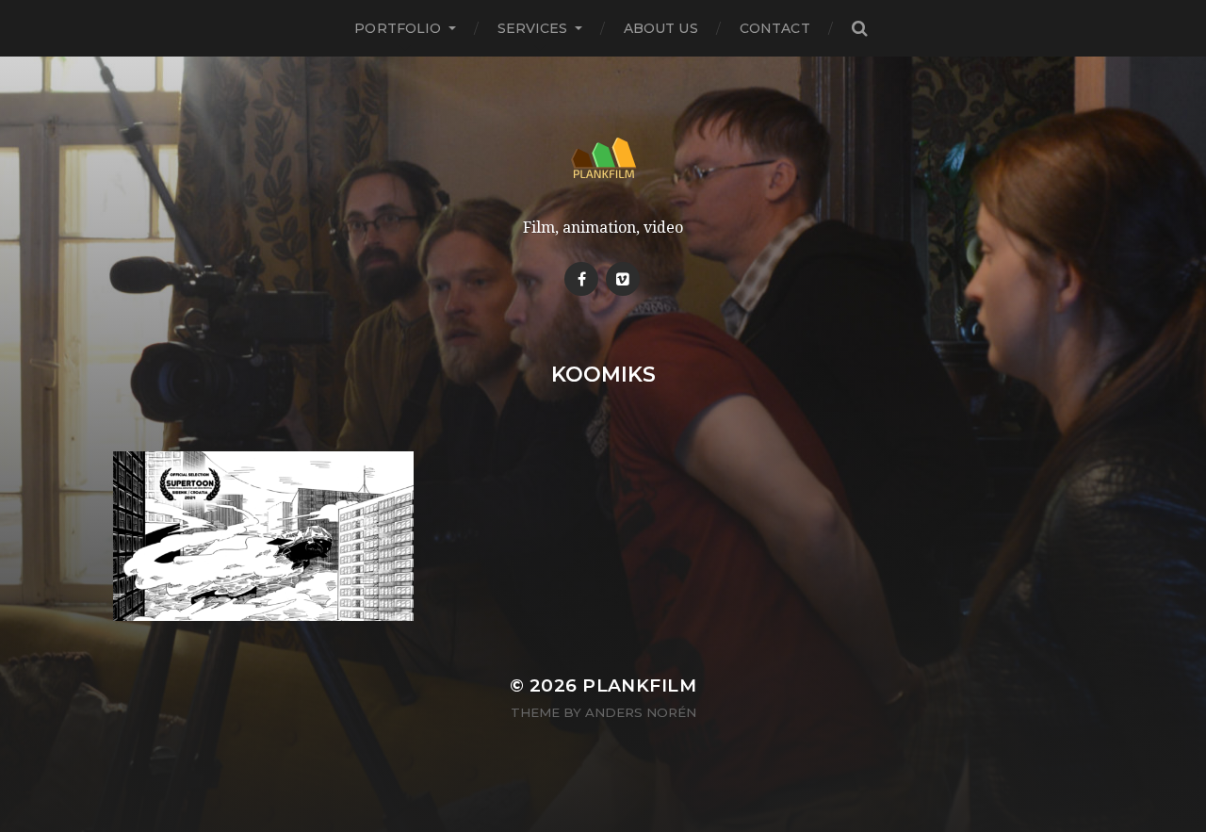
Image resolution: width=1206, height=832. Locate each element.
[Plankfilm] (603, 157)
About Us (661, 28)
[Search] (859, 28)
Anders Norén (640, 712)
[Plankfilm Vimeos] (623, 279)
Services (532, 28)
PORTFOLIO (397, 28)
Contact (775, 28)
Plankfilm (639, 685)
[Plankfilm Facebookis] (581, 279)
